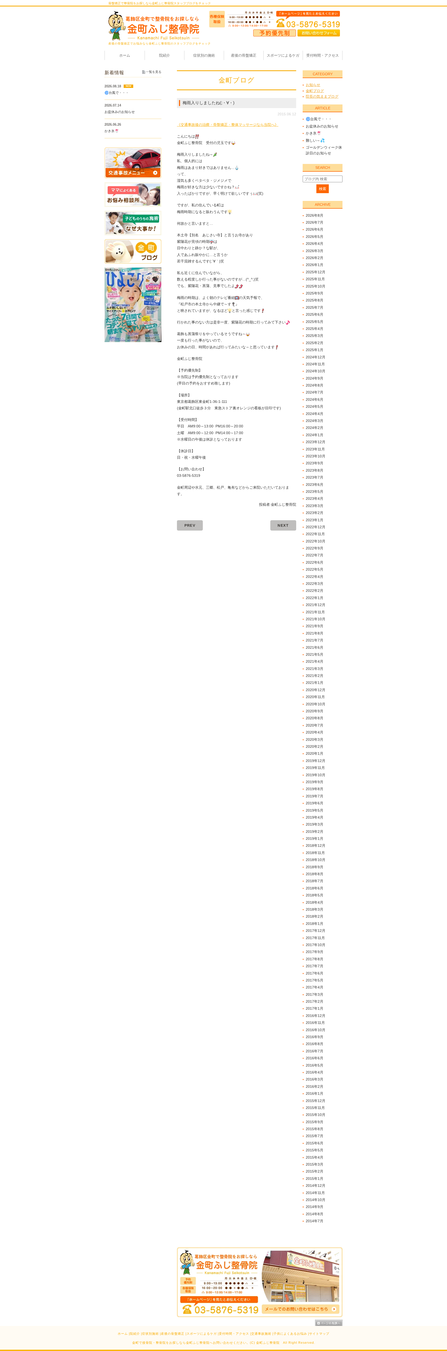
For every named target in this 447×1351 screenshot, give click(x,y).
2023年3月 (314, 506)
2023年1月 (314, 520)
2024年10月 (315, 371)
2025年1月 (314, 350)
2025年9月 (314, 293)
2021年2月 (314, 676)
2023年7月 (314, 477)
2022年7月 (314, 555)
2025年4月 (314, 329)
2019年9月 (314, 782)
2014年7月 (314, 1221)
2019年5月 (314, 810)
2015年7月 (314, 1136)
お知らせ (313, 85)
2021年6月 (314, 647)
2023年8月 (314, 470)
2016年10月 (315, 1030)
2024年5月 (314, 406)
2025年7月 (314, 307)
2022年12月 (315, 527)
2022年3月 (314, 584)
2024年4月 (314, 414)
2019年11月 (315, 768)
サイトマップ (319, 1333)
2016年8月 (314, 1044)
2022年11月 (315, 534)
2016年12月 (315, 1016)
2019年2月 (314, 831)
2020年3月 (314, 739)
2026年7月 (314, 222)
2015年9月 (314, 1122)
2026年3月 (314, 251)
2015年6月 (314, 1143)
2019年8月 (314, 789)
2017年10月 (315, 945)
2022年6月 (314, 562)
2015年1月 (314, 1178)
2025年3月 (314, 336)
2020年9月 (314, 711)
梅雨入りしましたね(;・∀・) (208, 103)
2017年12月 (315, 931)
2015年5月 (314, 1150)
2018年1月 (314, 924)
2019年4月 (314, 817)
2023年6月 (314, 484)
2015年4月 (314, 1157)
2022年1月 (314, 598)
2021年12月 (315, 605)
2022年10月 (315, 541)
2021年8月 (314, 633)
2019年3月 (314, 824)
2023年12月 (315, 442)
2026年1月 (314, 265)
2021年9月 (314, 626)
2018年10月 (315, 860)
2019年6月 (314, 803)
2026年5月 (314, 237)
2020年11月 (315, 697)
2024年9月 (314, 378)
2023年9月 (314, 463)
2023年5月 (314, 491)
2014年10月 (315, 1200)
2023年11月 (315, 449)
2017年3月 (314, 994)
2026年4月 (314, 243)
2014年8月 (314, 1214)
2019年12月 (315, 761)
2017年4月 (314, 987)
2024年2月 (314, 428)
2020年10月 (315, 704)
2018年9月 (314, 867)
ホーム (123, 1333)
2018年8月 (314, 874)
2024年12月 (315, 357)
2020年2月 (314, 746)
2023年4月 (314, 498)
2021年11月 (315, 612)
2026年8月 (314, 215)
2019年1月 (314, 838)
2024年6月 (314, 399)
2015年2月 (314, 1171)
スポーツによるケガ (202, 1333)
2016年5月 (314, 1065)
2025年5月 (314, 322)
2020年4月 (314, 732)
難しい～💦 (315, 140)
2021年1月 (314, 683)
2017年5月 (314, 980)
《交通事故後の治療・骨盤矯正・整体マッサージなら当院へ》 (227, 125)
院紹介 (135, 1333)
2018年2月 (314, 916)
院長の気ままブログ (322, 96)
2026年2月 (314, 258)
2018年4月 (314, 902)
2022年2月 (314, 590)
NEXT (283, 525)
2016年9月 (314, 1037)
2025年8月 (314, 300)
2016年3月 (314, 1079)
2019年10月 (315, 775)
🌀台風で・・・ (319, 119)
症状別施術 (150, 1333)
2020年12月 (315, 690)
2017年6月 (314, 973)
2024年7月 (314, 392)
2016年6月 (314, 1058)
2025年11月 (315, 279)
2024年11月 (315, 364)
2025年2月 (314, 343)
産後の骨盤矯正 (172, 1333)
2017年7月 (314, 966)
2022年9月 (314, 548)
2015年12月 (315, 1101)
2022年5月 (314, 569)
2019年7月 (314, 796)
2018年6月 (314, 888)
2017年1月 (314, 1008)
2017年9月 (314, 952)
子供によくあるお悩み (290, 1333)
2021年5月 (314, 654)
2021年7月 (314, 640)
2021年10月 (315, 619)
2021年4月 (314, 661)
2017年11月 (315, 938)
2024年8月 (314, 385)
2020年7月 (314, 725)
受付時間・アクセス (234, 1333)
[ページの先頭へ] (328, 1323)
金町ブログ (315, 91)
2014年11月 (315, 1193)
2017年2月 (314, 1001)
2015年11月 (315, 1108)
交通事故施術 (261, 1333)
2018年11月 (315, 853)
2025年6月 (314, 314)
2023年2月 (314, 513)
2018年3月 (314, 909)
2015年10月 (315, 1115)
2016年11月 (315, 1023)
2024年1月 (314, 435)
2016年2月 (314, 1086)
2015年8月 (314, 1129)
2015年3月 (314, 1164)
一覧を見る (153, 72)
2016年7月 (314, 1051)
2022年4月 (314, 577)
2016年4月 (314, 1072)
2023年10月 (315, 456)
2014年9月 (314, 1207)
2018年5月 (314, 895)
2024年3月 (314, 421)
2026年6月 (314, 229)
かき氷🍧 (313, 133)
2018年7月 (314, 881)
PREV (190, 525)
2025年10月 (315, 286)
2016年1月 (314, 1093)
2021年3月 (314, 669)
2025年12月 (315, 272)
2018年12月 (315, 845)
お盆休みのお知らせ (322, 126)
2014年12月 (315, 1185)
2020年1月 (314, 753)
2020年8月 (314, 718)
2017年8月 (314, 959)
